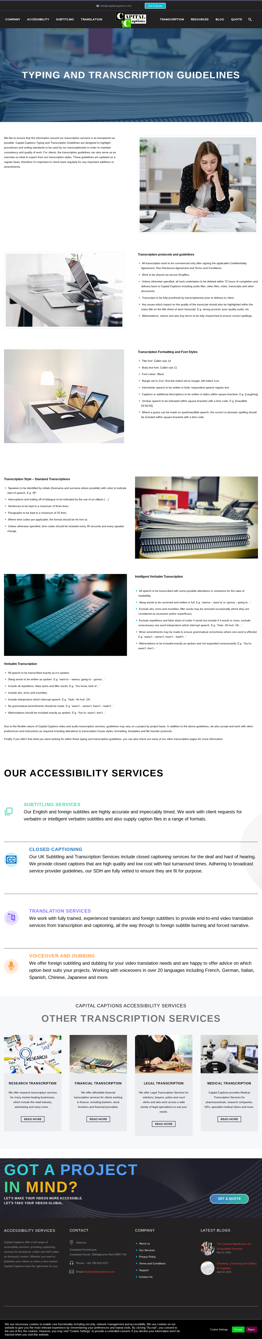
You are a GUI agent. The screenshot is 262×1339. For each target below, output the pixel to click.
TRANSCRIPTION (172, 19)
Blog (220, 19)
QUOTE (236, 19)
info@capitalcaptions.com (115, 5)
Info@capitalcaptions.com (99, 1271)
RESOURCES (200, 19)
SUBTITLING (65, 19)
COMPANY (12, 19)
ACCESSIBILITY (38, 19)
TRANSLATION (91, 19)
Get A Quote (155, 5)
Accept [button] (238, 1329)
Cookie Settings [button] (219, 1329)
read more (32, 1119)
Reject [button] (251, 1329)
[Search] (249, 19)
